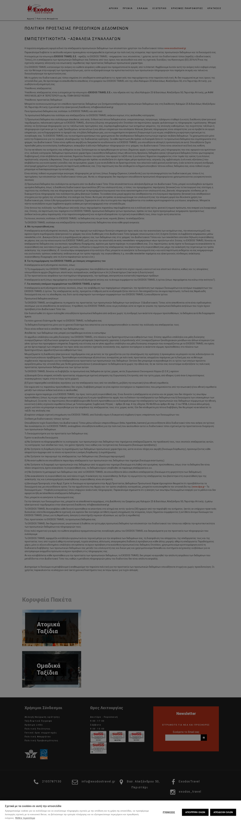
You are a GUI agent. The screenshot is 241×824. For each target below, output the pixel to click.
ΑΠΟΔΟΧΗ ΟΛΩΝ (223, 812)
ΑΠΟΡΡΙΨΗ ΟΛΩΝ (195, 812)
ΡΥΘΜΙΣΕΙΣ (169, 812)
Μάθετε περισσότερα (25, 818)
